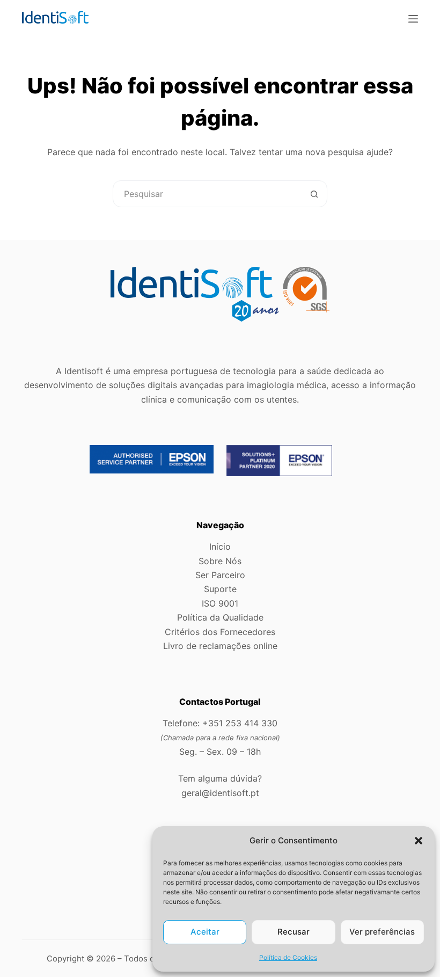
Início (220, 546)
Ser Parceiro (220, 575)
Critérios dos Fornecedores (220, 631)
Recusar (293, 932)
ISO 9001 (220, 603)
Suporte (220, 589)
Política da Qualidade (220, 617)
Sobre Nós (220, 561)
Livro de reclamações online (220, 645)
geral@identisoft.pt (220, 793)
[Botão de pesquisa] (314, 194)
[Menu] (413, 19)
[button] (418, 840)
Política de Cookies (288, 957)
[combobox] (207, 193)
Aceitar (204, 932)
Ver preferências (382, 932)
